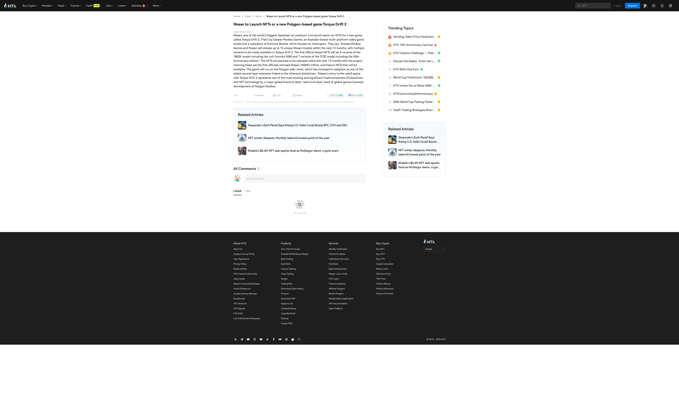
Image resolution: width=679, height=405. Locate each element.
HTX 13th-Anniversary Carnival (413, 45)
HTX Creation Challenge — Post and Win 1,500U (414, 53)
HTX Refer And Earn (406, 69)
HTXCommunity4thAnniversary (413, 93)
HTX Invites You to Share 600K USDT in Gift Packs (414, 85)
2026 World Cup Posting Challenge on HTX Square (414, 102)
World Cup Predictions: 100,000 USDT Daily (414, 77)
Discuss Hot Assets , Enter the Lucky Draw (414, 61)
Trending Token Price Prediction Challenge (414, 36)
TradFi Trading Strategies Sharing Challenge (414, 110)
